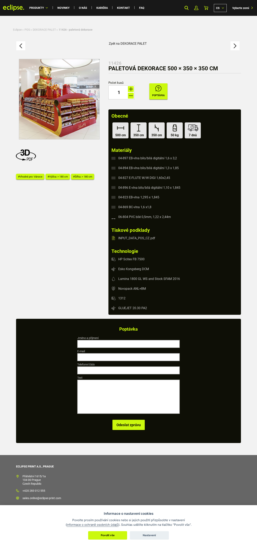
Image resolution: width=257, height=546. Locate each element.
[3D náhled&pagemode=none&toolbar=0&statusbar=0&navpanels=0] (27, 159)
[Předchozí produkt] (20, 45)
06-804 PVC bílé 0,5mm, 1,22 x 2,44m (144, 217)
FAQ (141, 7)
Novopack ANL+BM (132, 288)
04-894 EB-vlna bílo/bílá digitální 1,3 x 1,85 (148, 168)
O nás (83, 7)
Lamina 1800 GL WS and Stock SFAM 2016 (149, 279)
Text (80, 377)
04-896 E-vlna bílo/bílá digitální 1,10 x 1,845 (149, 187)
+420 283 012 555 (33, 490)
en (220, 7)
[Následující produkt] (235, 45)
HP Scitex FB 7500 (131, 259)
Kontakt (123, 7)
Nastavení (149, 535)
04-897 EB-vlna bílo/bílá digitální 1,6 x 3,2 (147, 158)
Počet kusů (115, 82)
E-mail (81, 351)
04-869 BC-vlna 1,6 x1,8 (134, 207)
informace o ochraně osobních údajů (92, 525)
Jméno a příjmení (88, 338)
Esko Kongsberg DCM (133, 269)
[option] (59, 99)
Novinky (63, 7)
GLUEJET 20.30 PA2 (132, 308)
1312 (121, 298)
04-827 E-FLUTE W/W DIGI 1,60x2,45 (144, 178)
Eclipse (17, 29)
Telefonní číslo (86, 364)
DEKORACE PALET (44, 29)
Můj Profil (196, 8)
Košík (206, 8)
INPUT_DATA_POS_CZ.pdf (136, 238)
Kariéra (102, 7)
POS (27, 29)
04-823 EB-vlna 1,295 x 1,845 (138, 197)
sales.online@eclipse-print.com (41, 498)
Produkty (36, 7)
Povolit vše (108, 535)
